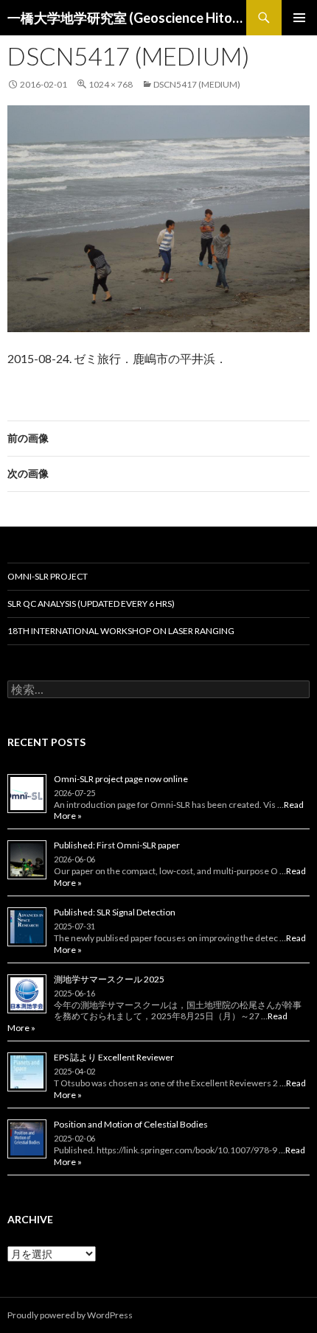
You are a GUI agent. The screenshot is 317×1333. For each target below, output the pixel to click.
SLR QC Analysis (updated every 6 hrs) (91, 603)
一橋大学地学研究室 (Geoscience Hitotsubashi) (126, 18)
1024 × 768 (110, 84)
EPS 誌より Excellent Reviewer (114, 1057)
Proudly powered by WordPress (70, 1314)
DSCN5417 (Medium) (196, 84)
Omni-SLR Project (47, 576)
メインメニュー (299, 17)
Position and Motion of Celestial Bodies (131, 1124)
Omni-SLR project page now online (121, 778)
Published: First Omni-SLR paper (117, 845)
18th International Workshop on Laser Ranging (120, 630)
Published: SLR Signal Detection (114, 912)
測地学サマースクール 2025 (109, 979)
